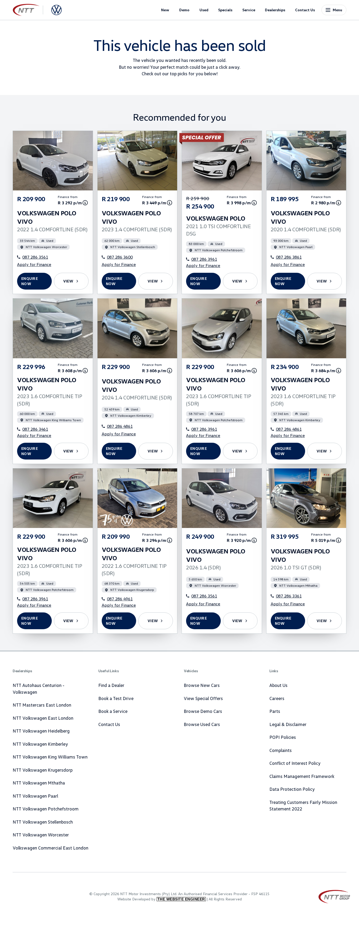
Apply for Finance (34, 264)
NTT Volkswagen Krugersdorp (43, 770)
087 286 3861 (289, 257)
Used (203, 10)
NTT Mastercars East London (42, 705)
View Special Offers (203, 698)
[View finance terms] (85, 202)
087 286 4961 (120, 598)
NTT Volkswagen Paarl (35, 796)
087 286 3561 (35, 257)
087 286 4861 (120, 426)
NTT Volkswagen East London (43, 718)
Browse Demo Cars (203, 711)
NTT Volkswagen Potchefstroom (46, 808)
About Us (278, 685)
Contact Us (305, 10)
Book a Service (112, 711)
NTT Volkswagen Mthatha (39, 783)
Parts (274, 711)
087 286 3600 (120, 257)
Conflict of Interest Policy (295, 763)
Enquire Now (29, 281)
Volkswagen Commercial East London (50, 848)
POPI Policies (282, 737)
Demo (184, 10)
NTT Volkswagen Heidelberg (41, 731)
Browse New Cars (202, 685)
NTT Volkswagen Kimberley (40, 744)
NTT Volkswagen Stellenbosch (43, 822)
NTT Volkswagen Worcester (41, 834)
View (68, 281)
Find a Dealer (111, 685)
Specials (225, 10)
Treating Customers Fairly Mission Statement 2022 (303, 805)
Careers (276, 698)
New (165, 10)
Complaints (280, 750)
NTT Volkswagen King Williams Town (50, 757)
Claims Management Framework (301, 776)
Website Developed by (161, 899)
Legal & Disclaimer (287, 724)
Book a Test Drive (116, 698)
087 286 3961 (204, 259)
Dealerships (275, 10)
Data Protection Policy (292, 789)
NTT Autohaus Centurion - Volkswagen (38, 688)
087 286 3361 (289, 596)
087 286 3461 (35, 429)
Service (248, 10)
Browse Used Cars (202, 724)
